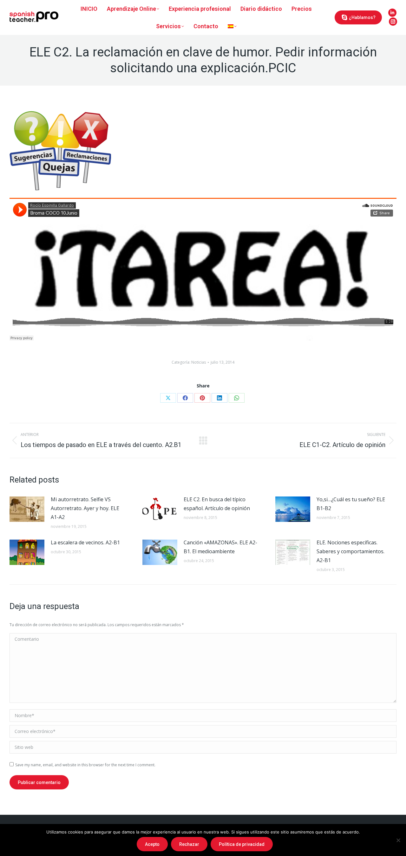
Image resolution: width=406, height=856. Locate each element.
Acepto (152, 844)
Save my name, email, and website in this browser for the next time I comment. (85, 765)
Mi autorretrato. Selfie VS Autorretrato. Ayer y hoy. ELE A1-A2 (85, 508)
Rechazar (189, 844)
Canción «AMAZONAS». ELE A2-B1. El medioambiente (220, 547)
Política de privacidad (242, 844)
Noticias (198, 362)
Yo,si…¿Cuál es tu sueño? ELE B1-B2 (351, 504)
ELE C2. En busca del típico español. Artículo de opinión (217, 504)
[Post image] (27, 509)
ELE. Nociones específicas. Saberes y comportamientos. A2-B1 (350, 551)
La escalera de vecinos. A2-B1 (85, 542)
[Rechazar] (398, 840)
